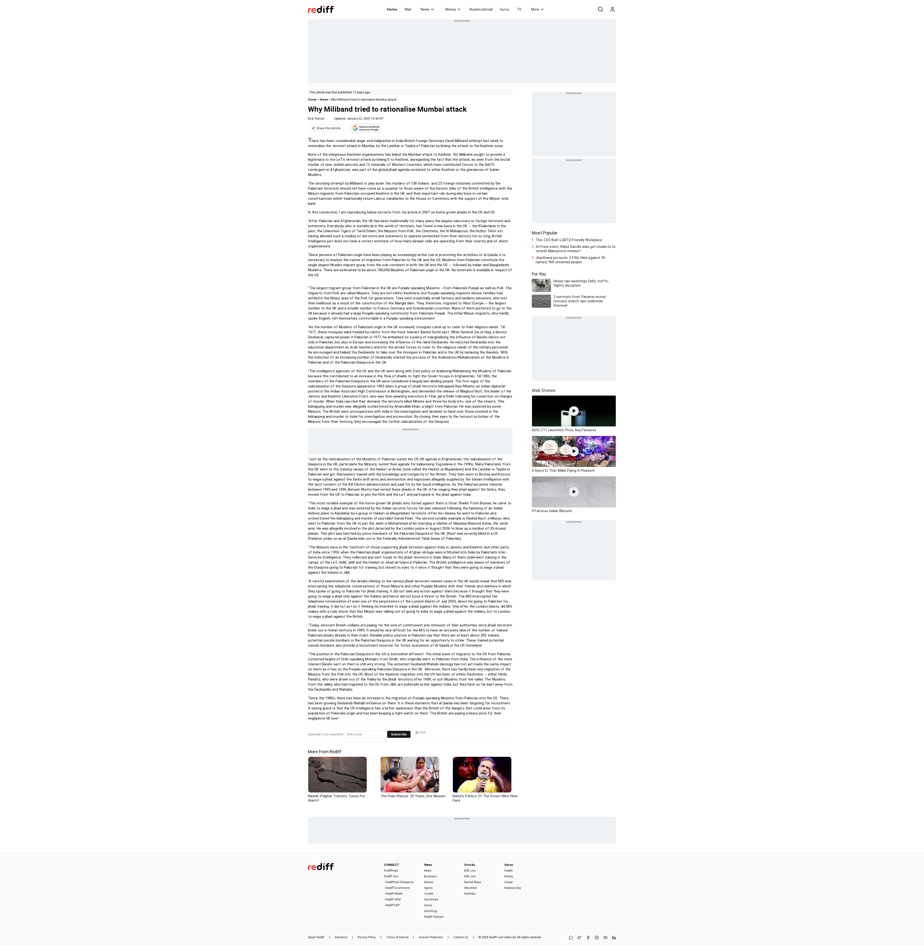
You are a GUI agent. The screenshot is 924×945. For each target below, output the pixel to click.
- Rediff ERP (391, 905)
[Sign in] (612, 9)
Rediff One (391, 876)
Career (508, 882)
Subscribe (399, 734)
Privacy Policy (367, 937)
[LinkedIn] (614, 938)
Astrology (430, 911)
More (535, 9)
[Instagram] (597, 938)
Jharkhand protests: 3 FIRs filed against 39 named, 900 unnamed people (570, 260)
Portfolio (469, 893)
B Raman (318, 118)
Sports (428, 888)
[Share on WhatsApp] (571, 938)
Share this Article (328, 128)
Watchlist (470, 888)
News (425, 9)
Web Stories (544, 390)
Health (508, 870)
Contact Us (460, 937)
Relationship (512, 888)
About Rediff (316, 937)
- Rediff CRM (392, 899)
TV (519, 9)
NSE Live (469, 876)
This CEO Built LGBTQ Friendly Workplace (569, 240)
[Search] (600, 9)
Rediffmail (391, 870)
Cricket (428, 893)
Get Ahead (431, 899)
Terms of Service (397, 937)
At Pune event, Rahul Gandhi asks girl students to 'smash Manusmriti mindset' (576, 248)
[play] (574, 411)
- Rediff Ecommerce (397, 888)
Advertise (341, 937)
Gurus (504, 9)
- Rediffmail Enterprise (398, 882)
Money (450, 9)
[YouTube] (605, 938)
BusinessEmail (481, 9)
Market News (472, 882)
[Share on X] (579, 938)
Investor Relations (431, 937)
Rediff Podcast (434, 917)
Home (392, 9)
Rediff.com (496, 937)
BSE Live (469, 870)
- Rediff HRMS (393, 893)
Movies (429, 882)
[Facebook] (588, 938)
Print (423, 732)
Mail (408, 9)
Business (430, 876)
